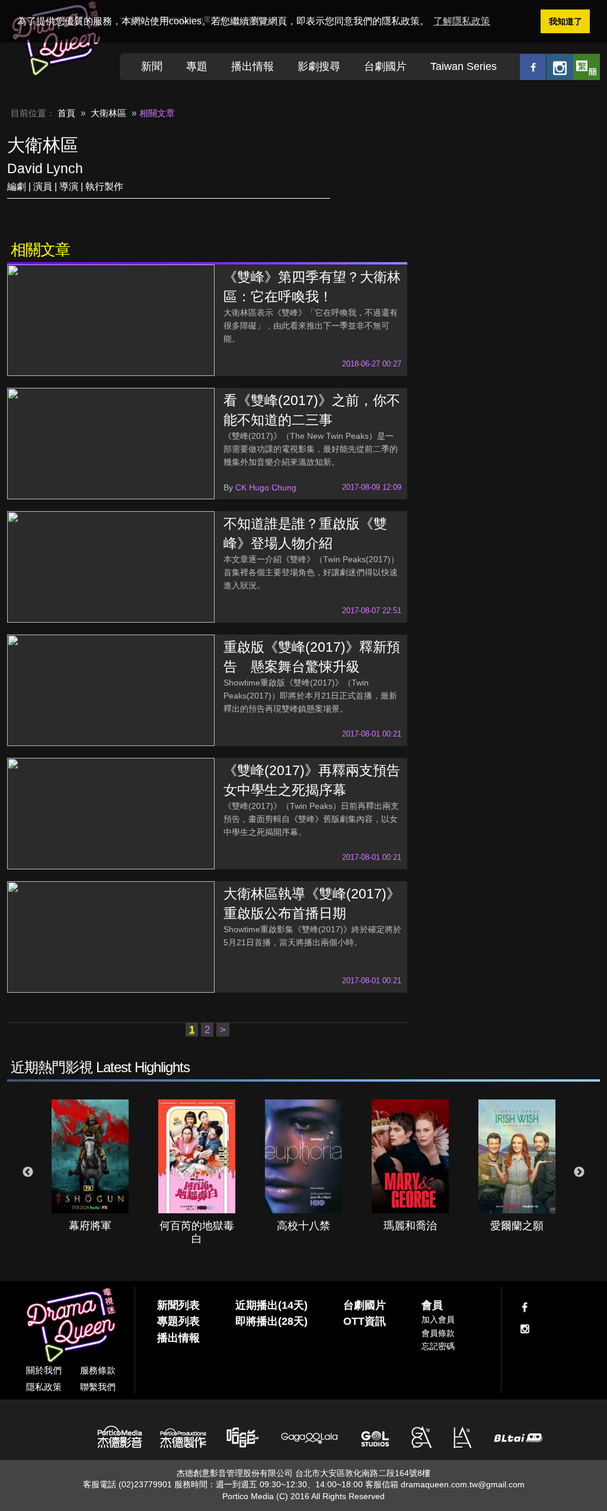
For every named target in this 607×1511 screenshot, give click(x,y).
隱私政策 (44, 1387)
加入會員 (438, 1319)
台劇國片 (385, 66)
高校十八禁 (303, 1226)
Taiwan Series (463, 66)
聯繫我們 (98, 1387)
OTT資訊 (364, 1321)
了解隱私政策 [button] (461, 21)
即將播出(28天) (271, 1321)
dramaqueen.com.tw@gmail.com (463, 1484)
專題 (196, 66)
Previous (28, 1172)
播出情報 (252, 66)
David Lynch (45, 168)
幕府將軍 (90, 1226)
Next (579, 1172)
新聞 (151, 66)
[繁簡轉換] (586, 66)
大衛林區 (108, 113)
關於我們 (44, 1370)
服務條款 (98, 1370)
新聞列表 (178, 1305)
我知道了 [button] (565, 21)
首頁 (66, 113)
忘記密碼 (438, 1346)
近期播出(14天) (271, 1305)
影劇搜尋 (319, 66)
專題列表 (178, 1321)
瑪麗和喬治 (410, 1226)
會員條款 (438, 1333)
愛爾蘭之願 (517, 1226)
